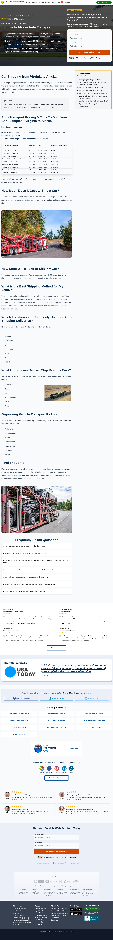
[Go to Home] (2, 16)
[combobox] (89, 38)
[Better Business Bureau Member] (92, 918)
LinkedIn (64, 772)
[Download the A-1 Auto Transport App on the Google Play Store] (76, 909)
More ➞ (74, 748)
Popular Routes (9, 15)
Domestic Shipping (19, 918)
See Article (45, 675)
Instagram (57, 772)
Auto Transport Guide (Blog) (22, 922)
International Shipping (20, 920)
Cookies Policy (39, 919)
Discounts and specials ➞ (19, 713)
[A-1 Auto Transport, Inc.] (12, 2)
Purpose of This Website (58, 911)
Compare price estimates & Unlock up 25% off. (35, 107)
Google (42, 772)
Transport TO (73, 43)
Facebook (49, 772)
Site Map (16, 924)
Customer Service (40, 908)
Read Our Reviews (19, 911)
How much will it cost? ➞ (56, 727)
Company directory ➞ (56, 720)
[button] (104, 2)
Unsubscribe (38, 924)
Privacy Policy (39, 922)
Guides (54, 2)
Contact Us (54, 920)
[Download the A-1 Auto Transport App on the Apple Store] (76, 913)
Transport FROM (74, 35)
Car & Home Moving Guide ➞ (94, 720)
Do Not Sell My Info (41, 915)
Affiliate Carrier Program (58, 915)
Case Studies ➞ (19, 734)
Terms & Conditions (41, 917)
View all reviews (56, 648)
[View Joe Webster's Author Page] (38, 748)
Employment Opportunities (59, 913)
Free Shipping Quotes (20, 908)
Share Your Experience (56, 778)
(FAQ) (27, 918)
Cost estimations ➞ (19, 727)
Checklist (67, 2)
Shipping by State (18, 915)
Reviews (44, 2)
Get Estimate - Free (89, 52)
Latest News (55, 918)
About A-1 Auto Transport (59, 908)
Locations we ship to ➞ (19, 720)
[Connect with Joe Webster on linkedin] (47, 751)
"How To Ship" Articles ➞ (93, 713)
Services (31, 2)
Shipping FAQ (17, 913)
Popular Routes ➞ (94, 727)
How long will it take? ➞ (56, 713)
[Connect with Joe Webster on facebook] (44, 751)
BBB (71, 772)
